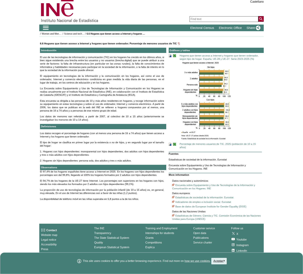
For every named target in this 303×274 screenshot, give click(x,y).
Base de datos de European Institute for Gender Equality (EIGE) (210, 206)
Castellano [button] (257, 1)
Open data (199, 233)
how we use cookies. (197, 260)
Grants (149, 237)
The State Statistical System (111, 237)
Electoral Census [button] (202, 28)
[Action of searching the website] (261, 19)
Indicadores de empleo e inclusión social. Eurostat (203, 202)
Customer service (204, 228)
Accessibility (49, 244)
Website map (49, 235)
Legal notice (48, 239)
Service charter (202, 242)
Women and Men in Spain (55, 33)
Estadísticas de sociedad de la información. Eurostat (204, 197)
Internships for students (159, 233)
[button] (252, 28)
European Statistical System (111, 247)
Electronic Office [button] (230, 28)
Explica (150, 247)
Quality (98, 242)
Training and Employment (161, 228)
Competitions (153, 242)
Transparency (102, 233)
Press (44, 249)
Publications (201, 237)
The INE (99, 228)
